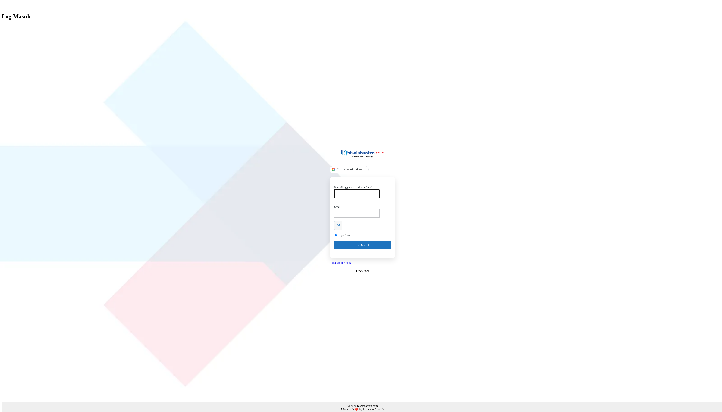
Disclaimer (362, 271)
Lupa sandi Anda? (340, 262)
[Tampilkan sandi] (338, 225)
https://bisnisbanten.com (362, 154)
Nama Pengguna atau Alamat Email (353, 187)
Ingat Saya (344, 235)
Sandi (337, 206)
